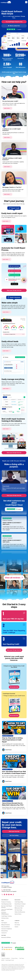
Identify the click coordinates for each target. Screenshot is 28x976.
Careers (16, 926)
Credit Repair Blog (19, 901)
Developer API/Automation (5, 913)
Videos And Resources (20, 912)
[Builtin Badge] (6, 948)
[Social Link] (2, 894)
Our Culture (17, 924)
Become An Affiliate (6, 937)
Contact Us (4, 932)
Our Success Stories (19, 905)
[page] (7, 882)
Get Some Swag (18, 910)
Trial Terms (21, 958)
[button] (26, 2)
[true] (6, 2)
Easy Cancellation (5, 926)
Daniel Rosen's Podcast (20, 903)
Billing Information (5, 924)
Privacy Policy (15, 958)
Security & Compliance (6, 928)
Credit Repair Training (6, 916)
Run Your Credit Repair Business (6, 906)
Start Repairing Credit (6, 903)
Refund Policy (4, 930)
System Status (18, 914)
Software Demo (5, 918)
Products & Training (5, 901)
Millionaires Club (18, 908)
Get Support (4, 922)
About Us (17, 922)
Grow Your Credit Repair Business (6, 910)
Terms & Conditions (5, 958)
